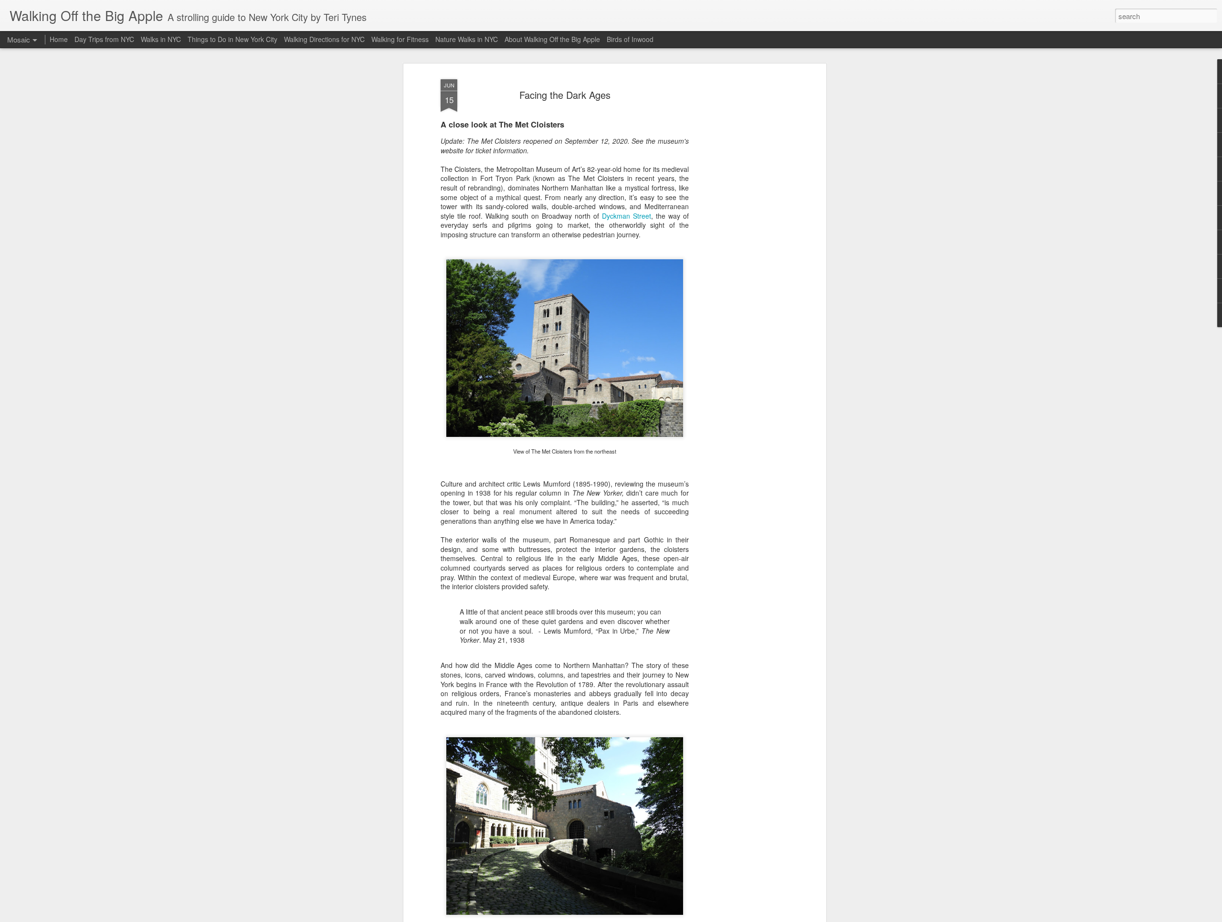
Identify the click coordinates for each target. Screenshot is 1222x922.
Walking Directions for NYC (324, 39)
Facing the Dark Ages (565, 95)
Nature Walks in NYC (466, 39)
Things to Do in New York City (232, 39)
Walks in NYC (161, 39)
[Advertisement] (741, 225)
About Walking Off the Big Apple (552, 39)
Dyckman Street (626, 216)
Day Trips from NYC (104, 39)
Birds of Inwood (630, 39)
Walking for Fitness (400, 39)
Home (59, 39)
